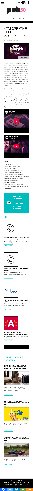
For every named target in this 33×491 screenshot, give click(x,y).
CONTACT (16, 488)
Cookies (7, 484)
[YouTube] (23, 19)
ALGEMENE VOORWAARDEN (11, 482)
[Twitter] (20, 19)
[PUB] (16, 11)
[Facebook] (10, 19)
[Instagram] (13, 19)
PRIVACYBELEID (24, 482)
